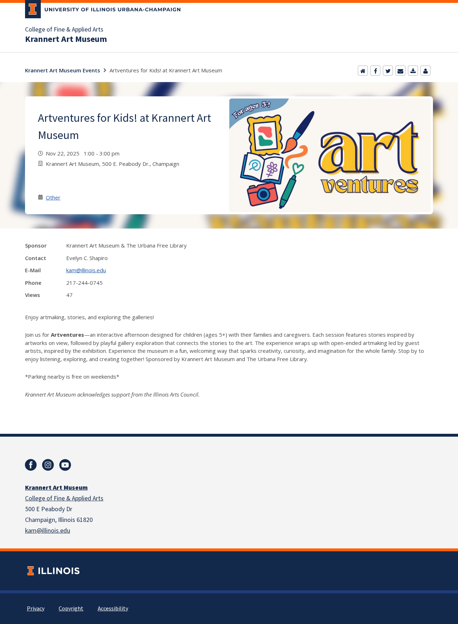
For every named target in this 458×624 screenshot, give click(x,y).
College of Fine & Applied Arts (64, 29)
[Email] (400, 71)
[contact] (425, 71)
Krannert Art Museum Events (62, 70)
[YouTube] (65, 465)
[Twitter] (388, 71)
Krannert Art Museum (66, 39)
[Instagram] (48, 465)
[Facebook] (375, 71)
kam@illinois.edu (86, 270)
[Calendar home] (363, 71)
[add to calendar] (413, 71)
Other (53, 197)
